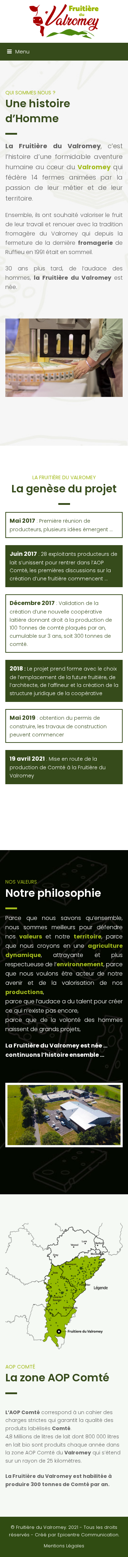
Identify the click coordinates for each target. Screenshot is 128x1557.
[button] (15, 51)
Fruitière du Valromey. (41, 1527)
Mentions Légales (64, 1545)
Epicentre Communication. (88, 1534)
